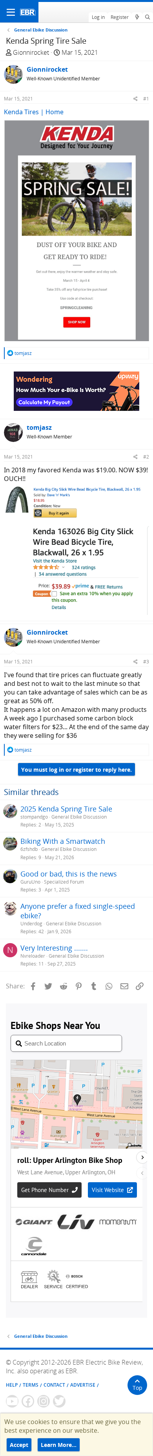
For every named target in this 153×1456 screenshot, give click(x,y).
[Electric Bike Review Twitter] (59, 1401)
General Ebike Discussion (79, 816)
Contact (54, 1385)
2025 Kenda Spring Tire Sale (66, 808)
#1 (146, 98)
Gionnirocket (31, 52)
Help (12, 1385)
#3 (146, 661)
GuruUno (30, 881)
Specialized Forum (64, 881)
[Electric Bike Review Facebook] (28, 1401)
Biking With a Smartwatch (62, 841)
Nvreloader (32, 956)
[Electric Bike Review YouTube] (12, 1401)
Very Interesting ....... (54, 948)
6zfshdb (29, 849)
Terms (30, 1385)
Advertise (82, 1385)
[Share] (135, 98)
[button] (11, 12)
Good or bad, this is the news (68, 873)
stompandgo (34, 816)
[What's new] (136, 17)
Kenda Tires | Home (34, 112)
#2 (146, 456)
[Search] (147, 17)
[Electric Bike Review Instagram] (43, 1401)
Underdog (31, 923)
